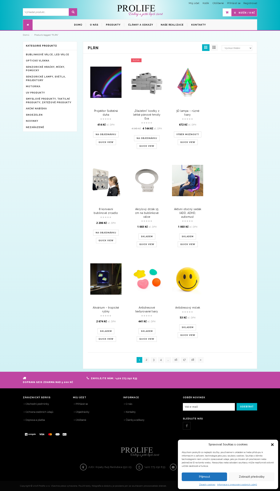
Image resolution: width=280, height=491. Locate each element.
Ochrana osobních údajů (39, 411)
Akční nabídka (36, 108)
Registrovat (250, 3)
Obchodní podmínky (37, 403)
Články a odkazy (135, 419)
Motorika (33, 86)
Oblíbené (81, 419)
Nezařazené (35, 127)
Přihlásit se (234, 3)
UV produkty (35, 92)
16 (175, 359)
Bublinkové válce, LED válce (47, 54)
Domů (26, 35)
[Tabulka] (214, 47)
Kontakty (131, 411)
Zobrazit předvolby (252, 476)
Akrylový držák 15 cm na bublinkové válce (147, 213)
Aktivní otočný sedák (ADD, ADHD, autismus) (187, 213)
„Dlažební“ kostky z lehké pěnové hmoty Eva (146, 114)
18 (192, 359)
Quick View (106, 142)
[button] (272, 445)
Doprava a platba (35, 419)
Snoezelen (34, 115)
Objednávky (82, 411)
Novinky (32, 121)
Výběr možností (187, 134)
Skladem (147, 236)
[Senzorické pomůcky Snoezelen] (140, 11)
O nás (129, 403)
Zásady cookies (207, 484)
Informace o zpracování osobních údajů (237, 484)
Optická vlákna (37, 60)
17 (184, 359)
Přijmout (204, 476)
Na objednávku (106, 134)
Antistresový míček (187, 307)
